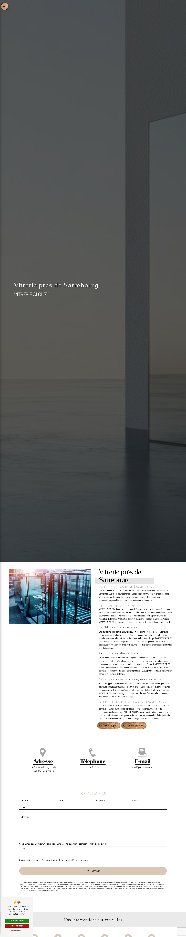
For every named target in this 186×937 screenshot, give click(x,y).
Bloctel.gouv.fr (24, 890)
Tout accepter (17, 920)
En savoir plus (110, 725)
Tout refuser (17, 925)
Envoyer (96, 870)
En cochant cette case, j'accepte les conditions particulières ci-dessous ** (55, 860)
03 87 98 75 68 (93, 767)
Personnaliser (17, 930)
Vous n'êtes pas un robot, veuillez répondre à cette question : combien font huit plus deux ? (63, 844)
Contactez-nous (135, 725)
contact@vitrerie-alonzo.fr (143, 767)
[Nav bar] (4, 6)
